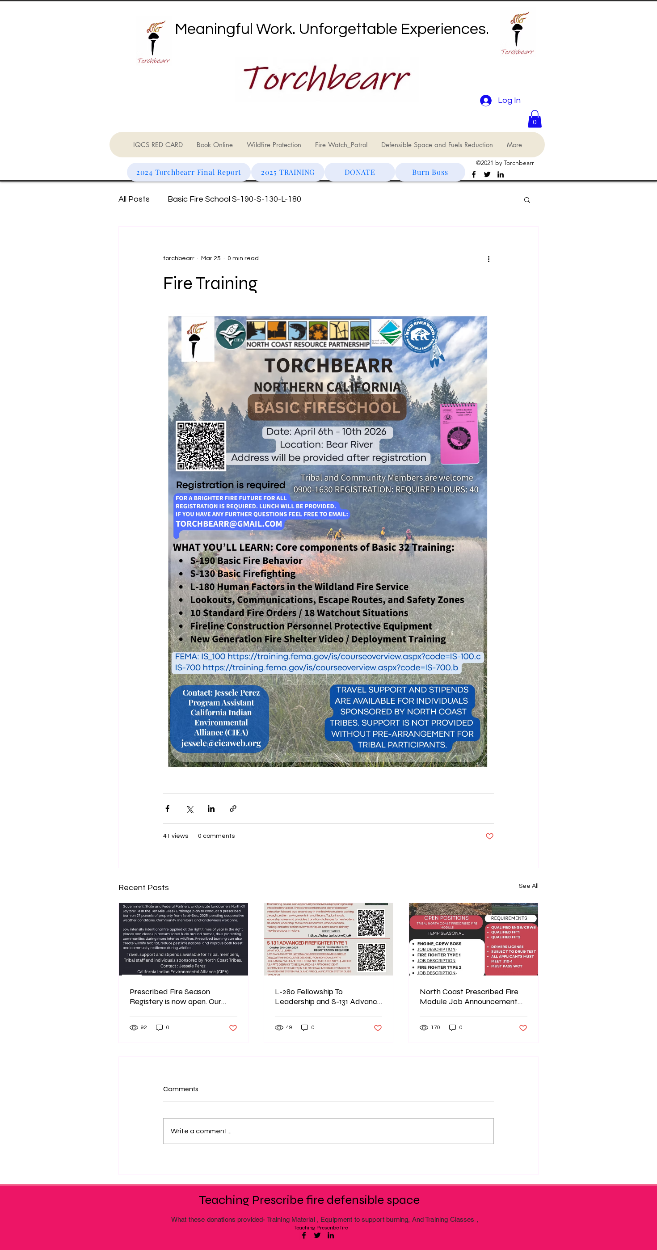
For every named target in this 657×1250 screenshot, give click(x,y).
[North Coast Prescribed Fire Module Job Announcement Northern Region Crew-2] (473, 939)
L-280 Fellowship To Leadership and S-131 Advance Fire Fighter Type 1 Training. (328, 996)
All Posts (134, 199)
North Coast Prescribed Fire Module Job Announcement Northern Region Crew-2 (469, 996)
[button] (534, 118)
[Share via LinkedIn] (211, 808)
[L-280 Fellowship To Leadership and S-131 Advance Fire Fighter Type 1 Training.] (328, 939)
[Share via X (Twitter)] (189, 808)
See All (529, 886)
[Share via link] (233, 808)
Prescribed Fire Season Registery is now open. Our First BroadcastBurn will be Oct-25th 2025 (176, 996)
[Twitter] (487, 174)
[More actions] (488, 258)
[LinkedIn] (500, 174)
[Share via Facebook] (167, 808)
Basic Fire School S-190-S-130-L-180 (234, 199)
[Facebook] (473, 174)
